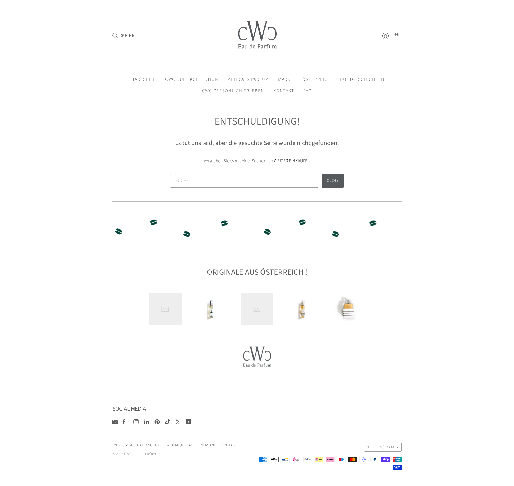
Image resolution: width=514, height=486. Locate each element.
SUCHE (333, 180)
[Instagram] (136, 423)
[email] (115, 423)
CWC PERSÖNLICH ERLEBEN (233, 91)
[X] (178, 423)
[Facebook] (124, 423)
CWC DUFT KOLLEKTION (191, 79)
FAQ (307, 91)
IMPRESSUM (122, 445)
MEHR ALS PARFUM (248, 79)
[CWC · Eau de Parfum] (257, 36)
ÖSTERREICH (316, 79)
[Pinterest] (157, 423)
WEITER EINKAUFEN (292, 161)
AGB (192, 445)
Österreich (380, 447)
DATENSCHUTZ (149, 445)
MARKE (285, 79)
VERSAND (208, 445)
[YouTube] (188, 423)
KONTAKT (283, 91)
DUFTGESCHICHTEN (362, 79)
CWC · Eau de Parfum (140, 454)
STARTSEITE (142, 79)
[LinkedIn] (146, 423)
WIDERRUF (175, 445)
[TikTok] (167, 423)
